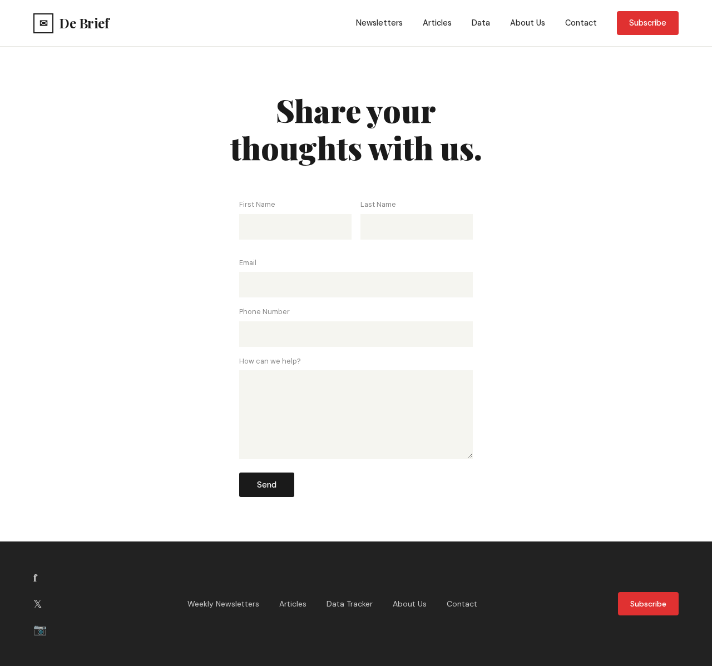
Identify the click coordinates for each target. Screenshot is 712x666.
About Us (527, 23)
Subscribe (647, 23)
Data (481, 23)
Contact (581, 23)
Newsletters (379, 23)
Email (247, 262)
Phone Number (264, 311)
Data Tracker (350, 604)
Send (266, 485)
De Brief (73, 23)
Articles (437, 23)
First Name (257, 204)
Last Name (378, 204)
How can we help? (270, 361)
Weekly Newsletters (223, 604)
